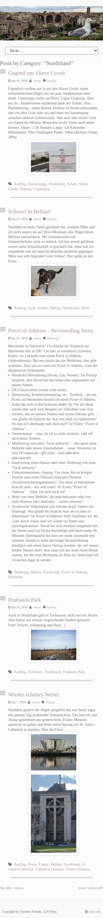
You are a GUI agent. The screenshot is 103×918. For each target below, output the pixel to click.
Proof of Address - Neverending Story (50, 330)
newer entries (88, 888)
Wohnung (53, 338)
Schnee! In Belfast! (29, 211)
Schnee (43, 308)
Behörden (15, 577)
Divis (85, 308)
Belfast (55, 308)
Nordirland (56, 184)
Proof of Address (74, 572)
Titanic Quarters (78, 869)
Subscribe (94, 912)
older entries (14, 888)
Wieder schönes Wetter (33, 694)
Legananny (42, 189)
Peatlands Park (24, 600)
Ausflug (52, 80)
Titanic (43, 864)
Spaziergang (37, 184)
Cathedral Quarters (50, 869)
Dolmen (25, 189)
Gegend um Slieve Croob (36, 73)
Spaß (31, 308)
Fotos (32, 864)
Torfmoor (35, 672)
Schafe (72, 184)
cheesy (37, 80)
